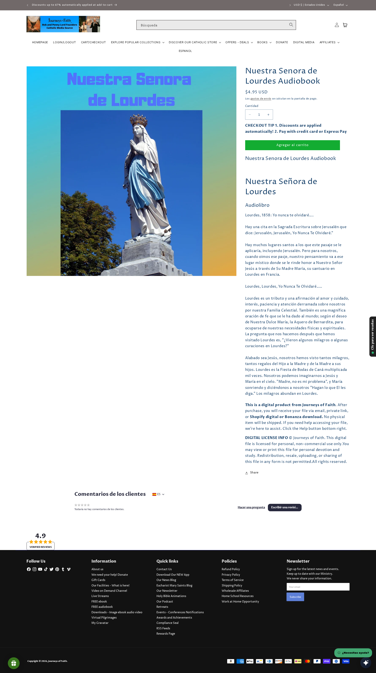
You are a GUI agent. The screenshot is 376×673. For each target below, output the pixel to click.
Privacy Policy (231, 575)
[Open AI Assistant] (365, 662)
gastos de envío (260, 98)
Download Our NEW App (172, 575)
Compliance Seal (167, 623)
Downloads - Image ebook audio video (116, 612)
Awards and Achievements (174, 617)
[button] (137, 42)
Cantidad (251, 106)
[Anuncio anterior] (27, 5)
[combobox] (216, 25)
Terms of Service (233, 580)
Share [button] (254, 473)
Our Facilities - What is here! (110, 585)
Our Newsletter (166, 591)
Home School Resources (238, 596)
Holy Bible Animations (171, 596)
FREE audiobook (102, 607)
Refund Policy (231, 569)
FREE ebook (99, 601)
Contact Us (164, 569)
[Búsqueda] (291, 25)
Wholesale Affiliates (235, 591)
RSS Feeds (163, 628)
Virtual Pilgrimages (104, 617)
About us (97, 569)
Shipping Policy (232, 585)
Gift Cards (98, 580)
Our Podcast (164, 601)
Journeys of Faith (57, 661)
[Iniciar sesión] (337, 25)
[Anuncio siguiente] (290, 5)
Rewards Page (165, 633)
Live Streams (100, 596)
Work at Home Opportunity (240, 601)
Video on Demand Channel (109, 591)
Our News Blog (166, 580)
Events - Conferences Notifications (180, 612)
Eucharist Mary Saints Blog (174, 585)
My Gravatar (99, 623)
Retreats (162, 607)
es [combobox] (159, 494)
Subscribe (295, 596)
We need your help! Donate (109, 575)
